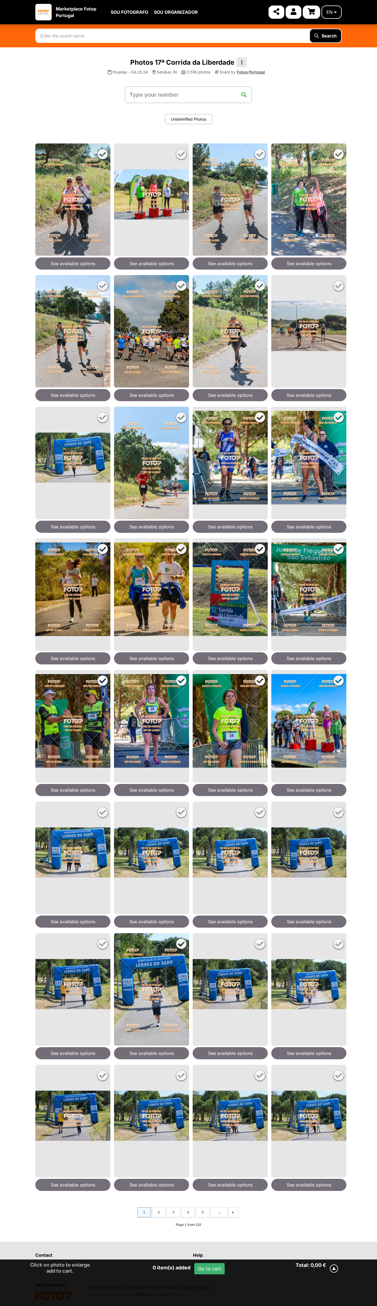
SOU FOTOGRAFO (129, 12)
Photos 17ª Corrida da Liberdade (182, 62)
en (329, 12)
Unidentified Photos (188, 119)
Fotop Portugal (251, 72)
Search (329, 36)
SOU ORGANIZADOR (176, 12)
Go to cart (209, 1269)
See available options (73, 263)
